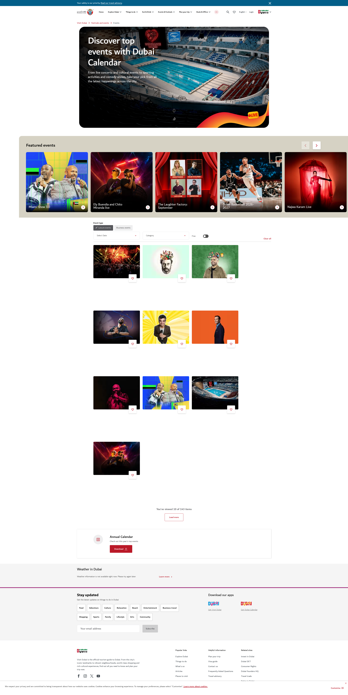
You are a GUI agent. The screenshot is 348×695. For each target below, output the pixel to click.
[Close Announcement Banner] (270, 3)
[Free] (206, 236)
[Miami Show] (166, 392)
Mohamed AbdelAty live (107, 419)
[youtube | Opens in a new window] (98, 676)
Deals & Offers (202, 12)
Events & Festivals (165, 12)
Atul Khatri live (153, 353)
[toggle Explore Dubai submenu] (120, 12)
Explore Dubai (113, 12)
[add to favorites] (133, 278)
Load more (174, 517)
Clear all (267, 238)
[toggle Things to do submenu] (137, 12)
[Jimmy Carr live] (215, 327)
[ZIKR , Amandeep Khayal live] (116, 327)
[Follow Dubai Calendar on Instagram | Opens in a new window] (85, 676)
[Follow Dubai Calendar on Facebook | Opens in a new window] (78, 676)
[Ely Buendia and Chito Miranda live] (116, 458)
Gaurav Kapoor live (203, 288)
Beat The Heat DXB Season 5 (110, 288)
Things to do (130, 12)
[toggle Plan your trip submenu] (191, 12)
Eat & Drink (146, 12)
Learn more (164, 576)
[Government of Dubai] (85, 12)
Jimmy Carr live (202, 353)
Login (251, 12)
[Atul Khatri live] (166, 327)
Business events (123, 227)
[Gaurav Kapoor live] (215, 261)
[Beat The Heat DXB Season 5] (116, 261)
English (242, 12)
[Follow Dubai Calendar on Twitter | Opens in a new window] (91, 676)
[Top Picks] (234, 12)
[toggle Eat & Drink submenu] (153, 12)
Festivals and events (100, 23)
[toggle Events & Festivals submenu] (174, 12)
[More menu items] (216, 12)
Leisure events (104, 227)
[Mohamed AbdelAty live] (116, 392)
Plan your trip (184, 12)
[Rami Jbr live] (166, 261)
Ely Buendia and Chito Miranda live (112, 485)
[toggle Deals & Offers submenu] (209, 12)
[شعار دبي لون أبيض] (82, 651)
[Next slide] (305, 145)
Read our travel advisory (111, 3)
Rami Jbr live (152, 288)
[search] (228, 12)
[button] (337, 688)
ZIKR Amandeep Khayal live (109, 353)
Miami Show (151, 419)
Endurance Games (203, 419)
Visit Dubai (82, 23)
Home (101, 12)
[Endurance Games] (215, 392)
